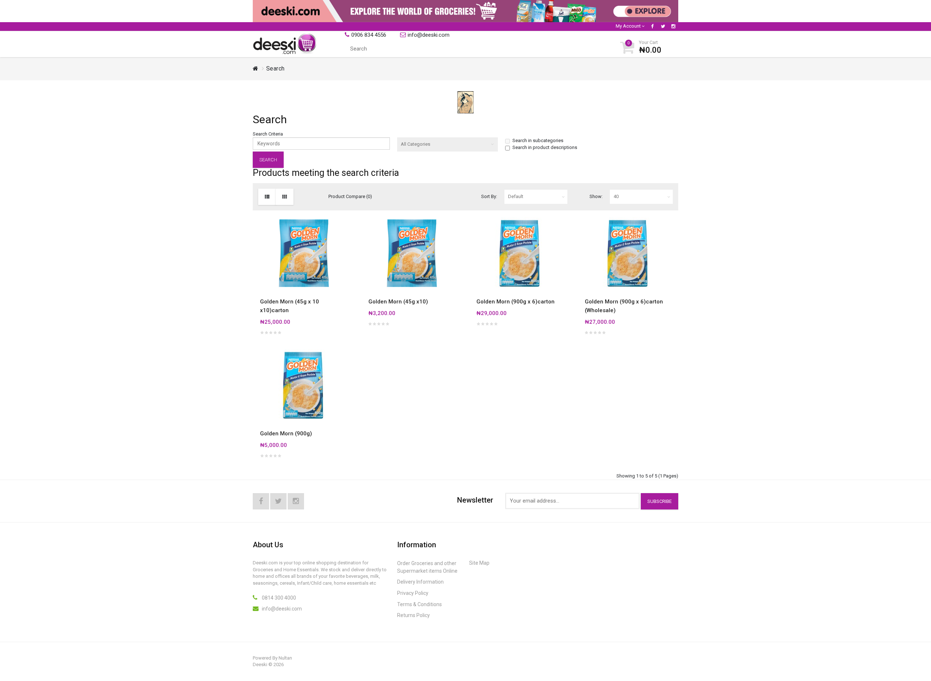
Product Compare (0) (350, 196)
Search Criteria (268, 134)
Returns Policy (413, 615)
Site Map (479, 563)
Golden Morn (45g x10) (398, 301)
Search (275, 68)
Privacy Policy (412, 593)
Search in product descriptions (544, 147)
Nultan (285, 658)
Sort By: (489, 196)
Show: (596, 196)
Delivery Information (420, 582)
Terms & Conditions (419, 604)
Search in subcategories (537, 140)
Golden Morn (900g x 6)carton (515, 301)
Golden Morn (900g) (286, 433)
